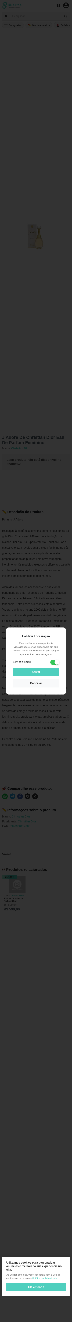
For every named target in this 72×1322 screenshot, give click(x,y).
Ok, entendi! (36, 1287)
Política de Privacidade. (45, 1278)
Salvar (36, 671)
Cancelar (36, 683)
